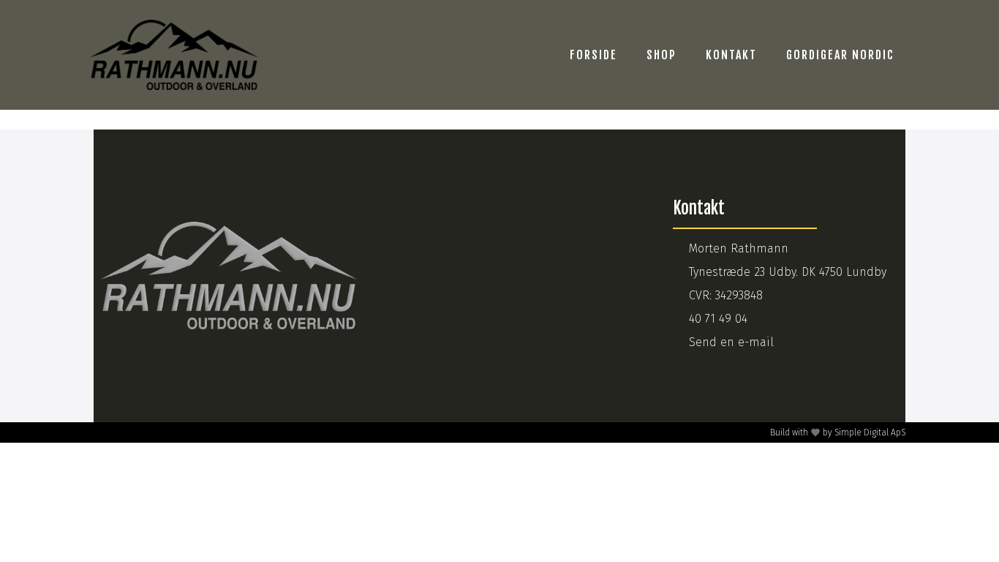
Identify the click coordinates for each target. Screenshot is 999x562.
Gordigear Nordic (840, 55)
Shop (661, 55)
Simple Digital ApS (869, 432)
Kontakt (731, 55)
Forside (593, 55)
